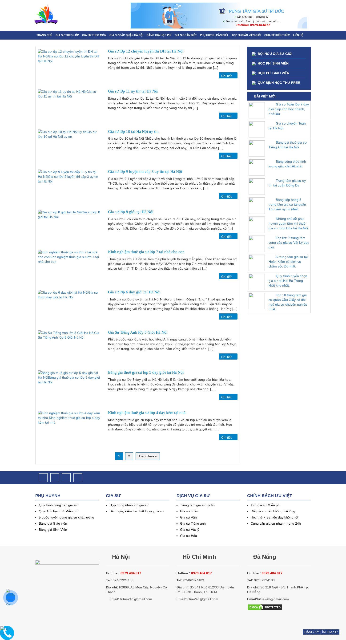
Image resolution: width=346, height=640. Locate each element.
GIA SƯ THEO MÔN (94, 35)
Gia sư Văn (188, 517)
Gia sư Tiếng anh (193, 523)
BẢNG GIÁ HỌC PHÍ (159, 35)
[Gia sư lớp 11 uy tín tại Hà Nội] (69, 108)
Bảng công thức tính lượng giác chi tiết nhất (287, 164)
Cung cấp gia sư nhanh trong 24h (276, 523)
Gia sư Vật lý (189, 529)
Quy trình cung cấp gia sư (58, 505)
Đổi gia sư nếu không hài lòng (273, 511)
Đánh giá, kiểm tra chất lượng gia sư (136, 511)
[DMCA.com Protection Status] (264, 607)
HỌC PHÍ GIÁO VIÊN (273, 73)
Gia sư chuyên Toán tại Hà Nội (287, 126)
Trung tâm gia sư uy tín (197, 505)
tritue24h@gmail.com (136, 599)
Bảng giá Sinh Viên (53, 529)
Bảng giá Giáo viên (53, 523)
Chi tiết (227, 76)
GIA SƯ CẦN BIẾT (186, 35)
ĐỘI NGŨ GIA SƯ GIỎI (274, 54)
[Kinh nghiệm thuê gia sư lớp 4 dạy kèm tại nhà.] (69, 430)
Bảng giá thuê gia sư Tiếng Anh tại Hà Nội (288, 145)
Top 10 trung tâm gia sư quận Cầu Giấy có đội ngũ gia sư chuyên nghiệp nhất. (288, 302)
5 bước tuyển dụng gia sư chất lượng (66, 517)
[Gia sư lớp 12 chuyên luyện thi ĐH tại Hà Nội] (69, 68)
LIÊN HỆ (298, 35)
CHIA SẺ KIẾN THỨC (277, 35)
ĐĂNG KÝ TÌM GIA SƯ (321, 632)
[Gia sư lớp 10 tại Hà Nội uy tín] (69, 148)
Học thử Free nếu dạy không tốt (274, 517)
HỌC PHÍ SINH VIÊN (273, 63)
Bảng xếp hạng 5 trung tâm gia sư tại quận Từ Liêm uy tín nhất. (287, 204)
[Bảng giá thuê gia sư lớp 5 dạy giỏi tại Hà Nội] (69, 389)
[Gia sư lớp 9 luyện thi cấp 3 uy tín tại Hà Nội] (69, 188)
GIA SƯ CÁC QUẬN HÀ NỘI (126, 35)
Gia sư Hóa (188, 536)
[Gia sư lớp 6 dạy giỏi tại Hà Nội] (69, 309)
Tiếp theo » (148, 456)
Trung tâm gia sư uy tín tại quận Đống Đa (287, 183)
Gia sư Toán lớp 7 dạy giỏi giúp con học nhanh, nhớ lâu (289, 109)
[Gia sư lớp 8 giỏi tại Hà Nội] (69, 229)
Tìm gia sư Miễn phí (266, 505)
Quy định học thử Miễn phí (58, 511)
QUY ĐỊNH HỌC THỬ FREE (278, 83)
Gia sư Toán (189, 511)
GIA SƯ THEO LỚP (67, 35)
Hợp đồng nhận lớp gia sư (129, 505)
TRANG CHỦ (44, 35)
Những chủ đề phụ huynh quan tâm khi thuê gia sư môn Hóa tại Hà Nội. (289, 223)
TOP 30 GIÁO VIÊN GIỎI (246, 35)
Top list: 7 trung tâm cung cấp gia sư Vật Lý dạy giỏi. (289, 242)
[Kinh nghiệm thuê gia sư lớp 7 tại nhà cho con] (69, 269)
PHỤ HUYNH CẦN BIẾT (214, 35)
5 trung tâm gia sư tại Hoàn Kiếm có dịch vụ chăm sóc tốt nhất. (288, 261)
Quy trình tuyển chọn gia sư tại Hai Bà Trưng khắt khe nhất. (288, 280)
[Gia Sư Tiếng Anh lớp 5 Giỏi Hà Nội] (69, 349)
